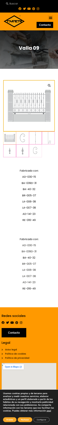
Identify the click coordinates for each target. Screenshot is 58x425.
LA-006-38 (29, 270)
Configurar (41, 419)
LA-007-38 (29, 276)
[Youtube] (29, 8)
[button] (50, 17)
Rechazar (25, 419)
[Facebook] (20, 8)
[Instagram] (38, 8)
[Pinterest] (33, 8)
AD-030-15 (29, 245)
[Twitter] (24, 8)
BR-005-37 (29, 264)
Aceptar (9, 419)
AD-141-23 (29, 282)
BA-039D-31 (29, 251)
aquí (49, 410)
